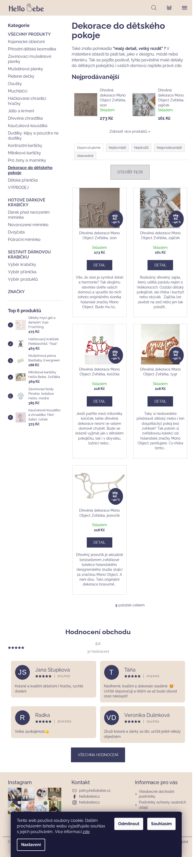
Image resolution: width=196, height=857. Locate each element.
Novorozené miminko (28, 224)
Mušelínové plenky (25, 68)
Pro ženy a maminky (27, 160)
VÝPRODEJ (18, 187)
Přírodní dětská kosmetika (32, 49)
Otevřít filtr (130, 172)
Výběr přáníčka (22, 271)
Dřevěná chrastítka (25, 118)
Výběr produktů (23, 279)
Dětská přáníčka (23, 180)
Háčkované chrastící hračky (27, 101)
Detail (99, 265)
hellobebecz (89, 796)
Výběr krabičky (22, 264)
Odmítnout (128, 823)
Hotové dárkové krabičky (26, 202)
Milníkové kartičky (24, 153)
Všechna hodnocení (98, 755)
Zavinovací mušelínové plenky (29, 59)
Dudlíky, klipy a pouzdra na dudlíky (33, 135)
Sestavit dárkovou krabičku (29, 254)
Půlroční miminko (24, 239)
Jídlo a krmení (21, 110)
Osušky (15, 83)
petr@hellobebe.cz (95, 790)
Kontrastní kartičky (25, 145)
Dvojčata (16, 232)
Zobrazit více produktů (128, 131)
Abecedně (85, 156)
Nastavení (31, 844)
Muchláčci (17, 91)
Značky (16, 291)
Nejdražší (141, 147)
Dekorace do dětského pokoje (30, 170)
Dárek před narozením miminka (29, 215)
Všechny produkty (29, 34)
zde (86, 831)
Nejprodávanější (169, 147)
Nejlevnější (117, 147)
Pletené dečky (21, 76)
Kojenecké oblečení (26, 41)
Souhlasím (161, 823)
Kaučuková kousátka (27, 125)
